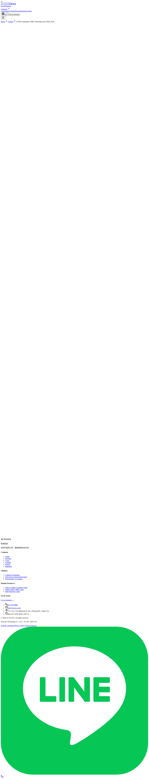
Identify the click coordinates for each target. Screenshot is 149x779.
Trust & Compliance (8, 626)
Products (8, 6)
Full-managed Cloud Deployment (35, 476)
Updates (12, 11)
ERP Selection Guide (12, 591)
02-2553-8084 (20, 537)
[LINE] (74, 774)
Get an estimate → (7, 600)
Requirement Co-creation (14, 579)
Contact (29, 11)
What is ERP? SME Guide (14, 589)
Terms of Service (31, 626)
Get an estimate (14, 14)
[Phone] (2, 777)
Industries (23, 11)
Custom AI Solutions (12, 575)
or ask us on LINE (18, 241)
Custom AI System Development (12, 476)
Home (3, 6)
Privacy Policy (20, 626)
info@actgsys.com (14, 608)
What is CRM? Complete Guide (16, 588)
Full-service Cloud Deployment (16, 577)
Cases (3, 11)
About (7, 11)
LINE (12, 537)
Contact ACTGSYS (62, 449)
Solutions (4, 9)
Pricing (17, 11)
